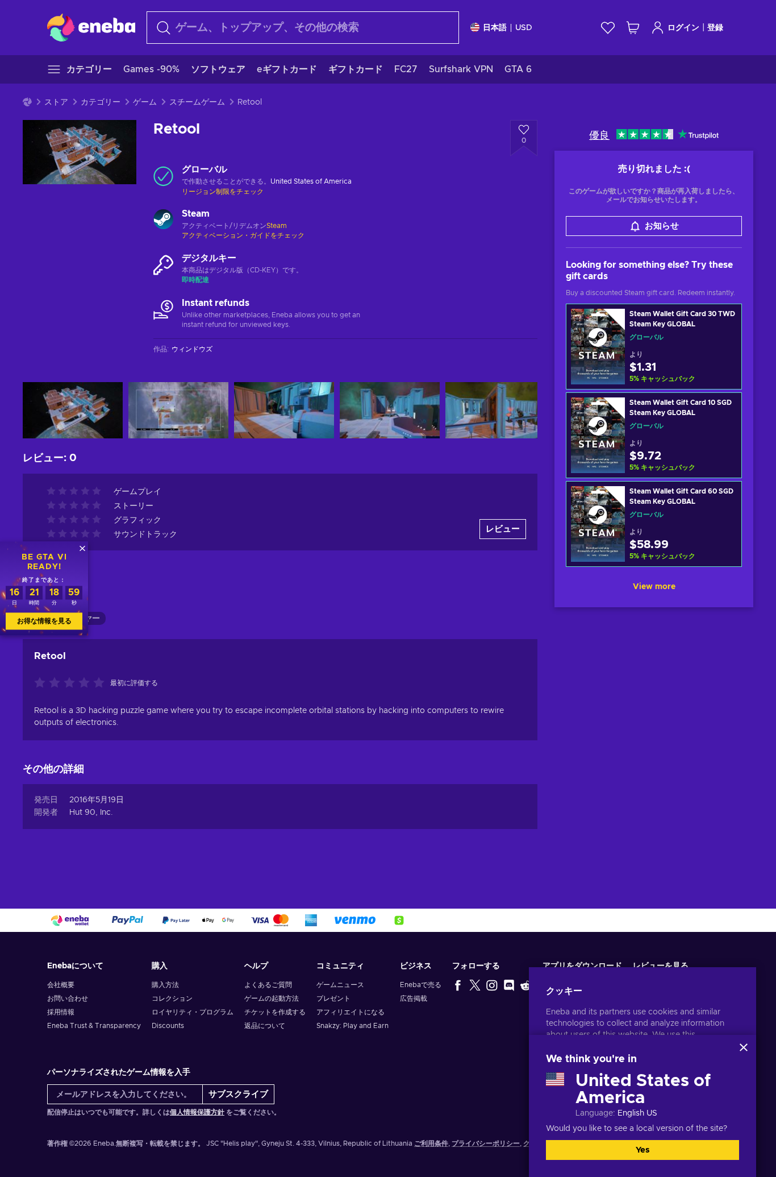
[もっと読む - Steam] (163, 220)
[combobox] (303, 27)
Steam (276, 225)
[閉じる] (743, 1047)
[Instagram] (492, 985)
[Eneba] (91, 27)
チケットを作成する (275, 1012)
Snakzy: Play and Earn (352, 1025)
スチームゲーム (197, 102)
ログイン (683, 28)
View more (654, 587)
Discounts (168, 1025)
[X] (475, 985)
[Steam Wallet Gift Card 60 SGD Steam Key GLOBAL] (653, 524)
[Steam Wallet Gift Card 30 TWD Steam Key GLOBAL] (653, 346)
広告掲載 (413, 998)
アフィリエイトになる (350, 1012)
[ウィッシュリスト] (607, 27)
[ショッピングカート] (632, 27)
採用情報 (60, 1012)
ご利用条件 (431, 1143)
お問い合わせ (67, 998)
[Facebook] (458, 985)
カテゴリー (100, 102)
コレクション (172, 998)
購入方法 (165, 984)
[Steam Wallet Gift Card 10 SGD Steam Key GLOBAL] (653, 435)
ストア (56, 102)
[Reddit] (526, 985)
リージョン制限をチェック (223, 191)
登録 (715, 28)
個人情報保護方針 (197, 1112)
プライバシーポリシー (486, 1143)
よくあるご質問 (268, 984)
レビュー (503, 529)
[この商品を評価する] (72, 683)
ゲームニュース (340, 984)
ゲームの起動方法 (271, 998)
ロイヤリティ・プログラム (192, 1012)
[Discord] (509, 985)
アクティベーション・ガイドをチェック (243, 235)
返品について (264, 1025)
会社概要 (60, 984)
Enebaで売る (420, 984)
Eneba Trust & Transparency (94, 1025)
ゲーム (145, 102)
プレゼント (333, 998)
